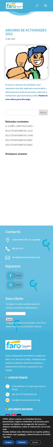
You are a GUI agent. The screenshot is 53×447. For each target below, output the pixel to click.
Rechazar (21, 442)
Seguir (18, 275)
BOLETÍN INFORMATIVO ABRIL (19, 145)
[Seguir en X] (10, 285)
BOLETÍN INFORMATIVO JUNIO (19, 135)
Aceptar (9, 442)
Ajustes (35, 442)
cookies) (22, 434)
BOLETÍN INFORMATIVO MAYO (18, 140)
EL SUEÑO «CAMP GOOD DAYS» (19, 126)
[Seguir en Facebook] (10, 275)
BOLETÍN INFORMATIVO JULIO (19, 130)
